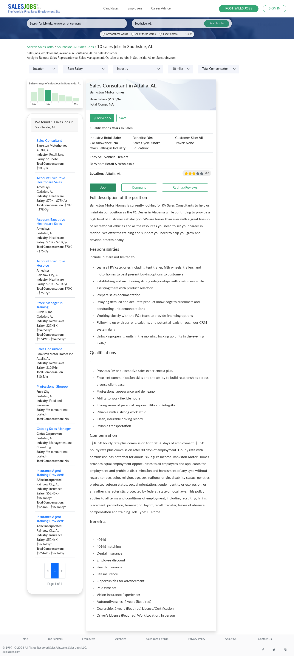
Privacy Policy (196, 639)
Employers (88, 639)
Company (139, 187)
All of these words (145, 34)
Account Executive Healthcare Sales (51, 180)
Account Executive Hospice (51, 263)
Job (103, 187)
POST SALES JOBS (238, 8)
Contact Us (265, 639)
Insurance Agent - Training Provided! (50, 473)
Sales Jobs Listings (157, 639)
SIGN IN (274, 8)
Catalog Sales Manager (54, 429)
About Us (231, 639)
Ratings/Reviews (185, 187)
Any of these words (117, 34)
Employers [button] (134, 8)
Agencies (120, 639)
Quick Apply (102, 118)
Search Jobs (216, 23)
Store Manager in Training (50, 305)
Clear (189, 34)
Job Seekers (55, 639)
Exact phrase (170, 34)
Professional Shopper (53, 386)
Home (24, 639)
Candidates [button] (111, 8)
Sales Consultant (49, 140)
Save (122, 118)
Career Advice (161, 8)
